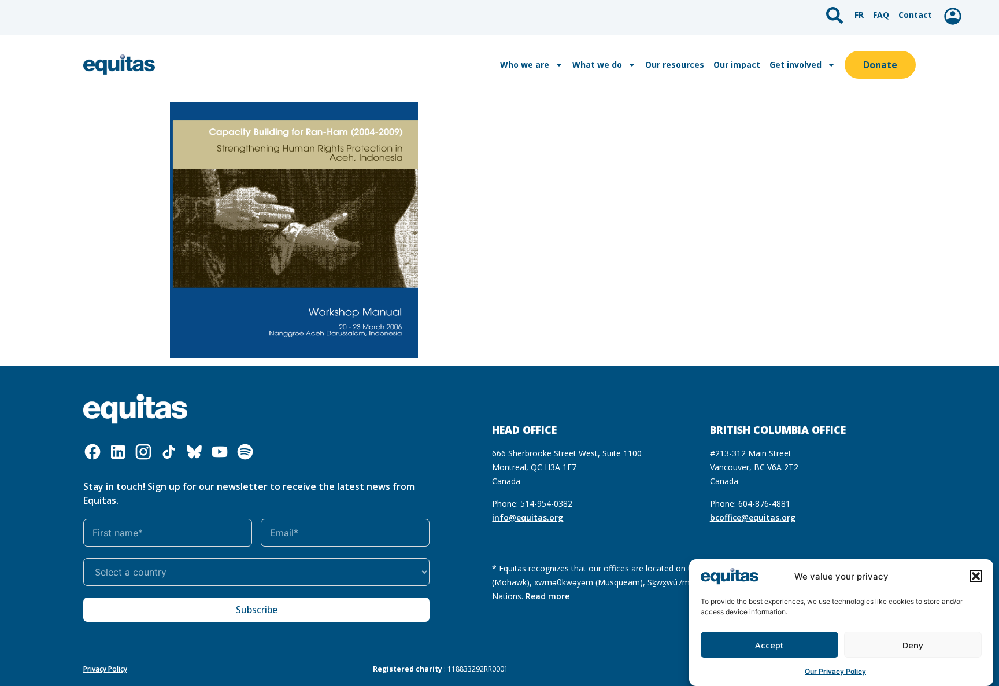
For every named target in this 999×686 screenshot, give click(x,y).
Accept (769, 645)
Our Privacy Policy (835, 671)
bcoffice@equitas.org (753, 517)
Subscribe (257, 609)
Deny (912, 645)
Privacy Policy (105, 669)
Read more (547, 596)
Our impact (736, 64)
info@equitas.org (527, 517)
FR (859, 14)
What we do (597, 64)
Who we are (524, 64)
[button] (976, 576)
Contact (915, 14)
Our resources (674, 64)
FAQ (881, 14)
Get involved (795, 64)
